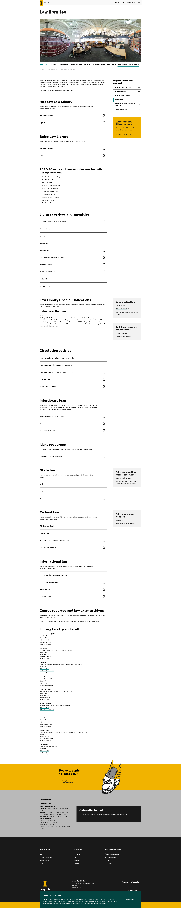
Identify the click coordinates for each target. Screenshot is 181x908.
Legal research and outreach (128, 64)
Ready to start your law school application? (69, 781)
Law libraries (119, 99)
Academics (54, 64)
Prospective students (112, 854)
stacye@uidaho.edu (45, 697)
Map (75, 857)
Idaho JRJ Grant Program (122, 95)
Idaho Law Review (120, 91)
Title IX (42, 863)
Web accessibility (45, 860)
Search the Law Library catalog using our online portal (56, 90)
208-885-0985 (44, 707)
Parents (107, 860)
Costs (124, 2)
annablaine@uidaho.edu (47, 671)
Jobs (41, 854)
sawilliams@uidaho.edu (47, 753)
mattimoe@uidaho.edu (46, 738)
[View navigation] (138, 2)
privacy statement (100, 903)
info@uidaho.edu (77, 887)
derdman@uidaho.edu (92, 621)
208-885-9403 (44, 722)
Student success (76, 64)
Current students (110, 857)
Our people (87, 64)
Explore (118, 2)
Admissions (131, 2)
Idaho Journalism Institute (123, 87)
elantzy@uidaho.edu (46, 724)
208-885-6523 (44, 640)
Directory (77, 854)
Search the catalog (122, 134)
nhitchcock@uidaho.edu (47, 709)
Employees (108, 863)
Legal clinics (111, 64)
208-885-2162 (44, 736)
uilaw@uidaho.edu (50, 806)
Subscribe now (132, 818)
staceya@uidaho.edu (46, 642)
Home (41, 69)
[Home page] (41, 3)
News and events (99, 64)
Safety (76, 860)
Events (76, 863)
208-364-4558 (44, 695)
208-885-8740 (44, 683)
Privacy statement (46, 857)
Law (46, 64)
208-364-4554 (44, 751)
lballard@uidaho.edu (46, 656)
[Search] (45, 2)
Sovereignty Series (121, 109)
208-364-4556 (44, 654)
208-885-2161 (44, 668)
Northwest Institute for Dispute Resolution (125, 104)
